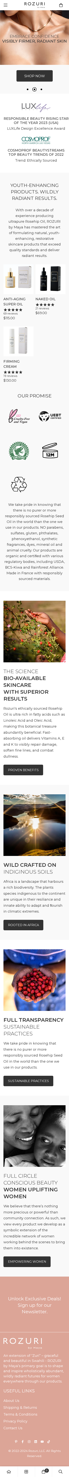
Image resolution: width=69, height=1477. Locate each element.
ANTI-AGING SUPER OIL (14, 301)
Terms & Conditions (20, 1414)
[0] (43, 1472)
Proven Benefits (23, 770)
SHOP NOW (34, 83)
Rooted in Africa (23, 925)
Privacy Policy (15, 1421)
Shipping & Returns (20, 1407)
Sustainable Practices (28, 1081)
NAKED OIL (45, 299)
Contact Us (12, 1428)
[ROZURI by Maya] (35, 5)
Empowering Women (27, 1261)
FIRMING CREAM (11, 364)
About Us (11, 1401)
